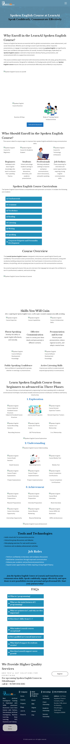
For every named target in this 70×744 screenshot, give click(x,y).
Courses (22, 700)
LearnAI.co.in (31, 739)
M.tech (34, 711)
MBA (33, 704)
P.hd (33, 715)
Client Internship (46, 703)
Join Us (22, 711)
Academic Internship (46, 709)
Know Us (23, 714)
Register (60, 674)
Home (22, 696)
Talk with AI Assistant (35, 124)
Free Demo (10, 727)
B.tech (33, 700)
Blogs (22, 707)
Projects (23, 703)
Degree (34, 707)
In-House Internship (46, 697)
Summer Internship (46, 715)
